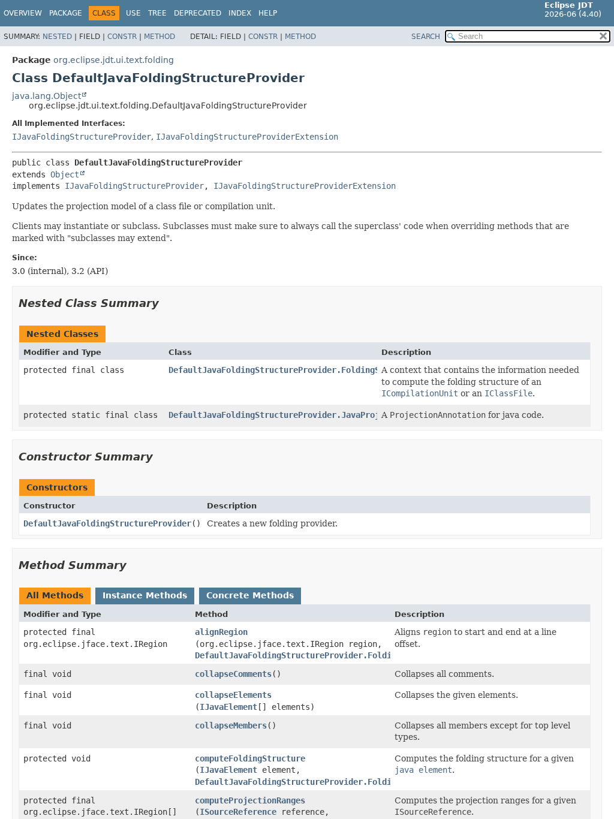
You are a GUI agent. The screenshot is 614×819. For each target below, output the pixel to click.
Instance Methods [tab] (145, 595)
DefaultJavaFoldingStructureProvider (107, 523)
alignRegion (221, 632)
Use (133, 13)
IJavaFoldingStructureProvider (81, 136)
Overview (23, 13)
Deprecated (197, 13)
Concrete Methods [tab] (250, 595)
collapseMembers (231, 725)
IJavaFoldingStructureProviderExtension (247, 136)
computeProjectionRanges (250, 800)
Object (64, 174)
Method (159, 36)
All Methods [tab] (54, 595)
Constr (122, 36)
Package (65, 13)
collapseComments (233, 674)
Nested (57, 36)
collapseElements (233, 695)
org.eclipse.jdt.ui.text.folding (113, 60)
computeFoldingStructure (250, 758)
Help (267, 13)
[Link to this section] (167, 303)
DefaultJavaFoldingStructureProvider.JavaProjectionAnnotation (312, 415)
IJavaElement (228, 707)
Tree (157, 13)
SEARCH (425, 36)
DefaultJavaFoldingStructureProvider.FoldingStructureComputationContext (336, 370)
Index (239, 13)
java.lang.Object (46, 96)
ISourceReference (238, 812)
